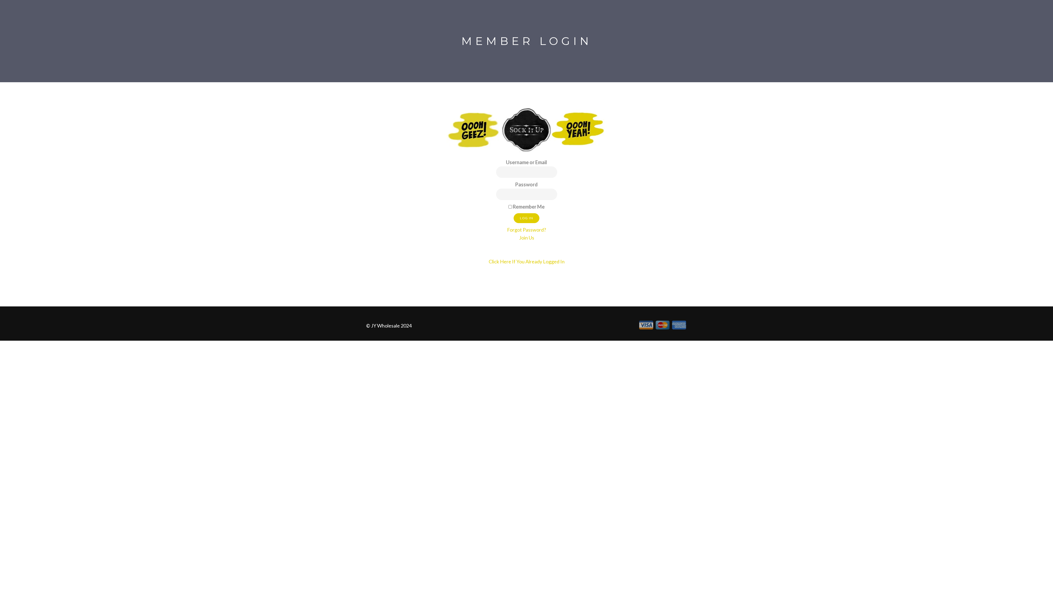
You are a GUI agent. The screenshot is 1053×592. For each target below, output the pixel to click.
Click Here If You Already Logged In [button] (527, 261)
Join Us (526, 238)
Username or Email (526, 162)
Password (526, 184)
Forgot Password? (526, 230)
